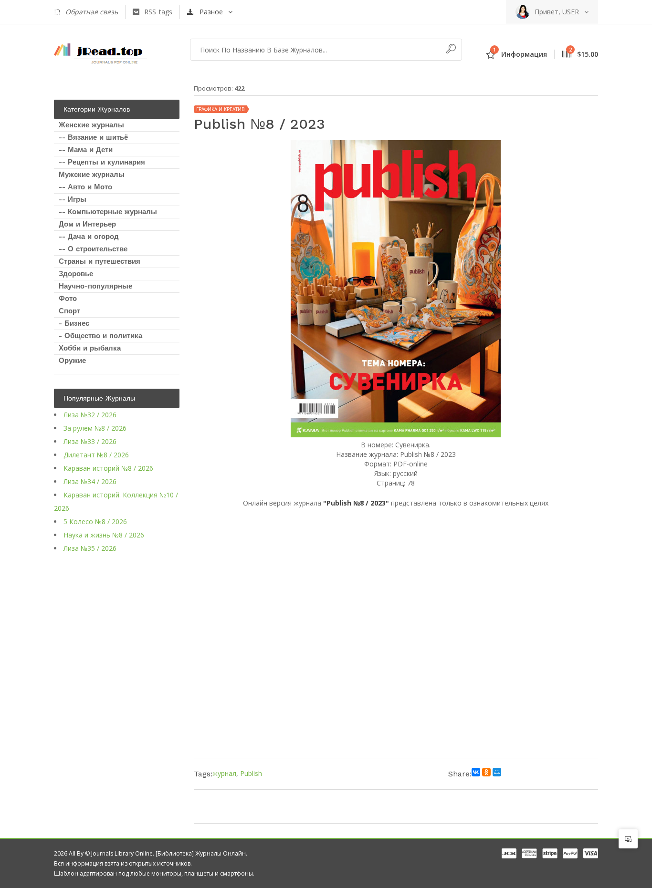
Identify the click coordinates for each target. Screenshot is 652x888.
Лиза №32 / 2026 (89, 414)
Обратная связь (91, 11)
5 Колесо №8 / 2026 (95, 521)
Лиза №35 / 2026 (89, 548)
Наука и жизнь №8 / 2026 (103, 534)
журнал (224, 773)
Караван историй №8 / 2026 (108, 468)
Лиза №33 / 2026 (89, 441)
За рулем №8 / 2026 (94, 428)
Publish (251, 773)
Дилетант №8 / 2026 (96, 454)
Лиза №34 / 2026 (89, 481)
